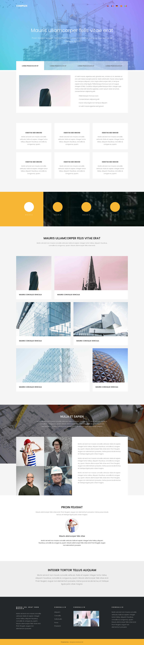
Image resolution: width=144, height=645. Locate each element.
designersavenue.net (76, 642)
